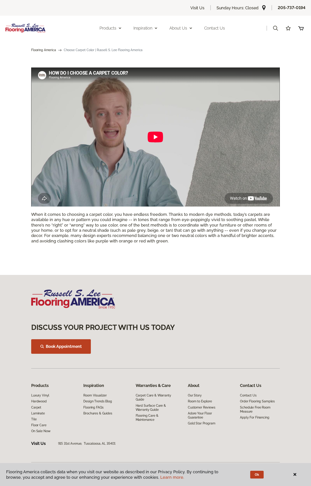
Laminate (38, 413)
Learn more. (172, 477)
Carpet (36, 407)
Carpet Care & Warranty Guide (153, 397)
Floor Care (38, 425)
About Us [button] (178, 28)
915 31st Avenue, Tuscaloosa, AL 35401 (87, 443)
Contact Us (214, 28)
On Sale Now (40, 431)
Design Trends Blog (97, 401)
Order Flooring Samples (257, 401)
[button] (275, 28)
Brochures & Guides (97, 413)
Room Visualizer (95, 395)
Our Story (195, 395)
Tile (33, 419)
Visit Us (197, 7)
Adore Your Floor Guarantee (200, 415)
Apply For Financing (254, 417)
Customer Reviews (201, 407)
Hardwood (39, 401)
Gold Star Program (201, 423)
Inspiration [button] (142, 28)
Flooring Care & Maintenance (147, 417)
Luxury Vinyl (40, 395)
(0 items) (301, 28)
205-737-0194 (292, 7)
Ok (257, 474)
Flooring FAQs (93, 407)
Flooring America (43, 50)
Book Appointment (64, 346)
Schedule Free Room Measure (255, 409)
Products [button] (107, 28)
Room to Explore (200, 401)
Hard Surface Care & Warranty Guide (151, 407)
